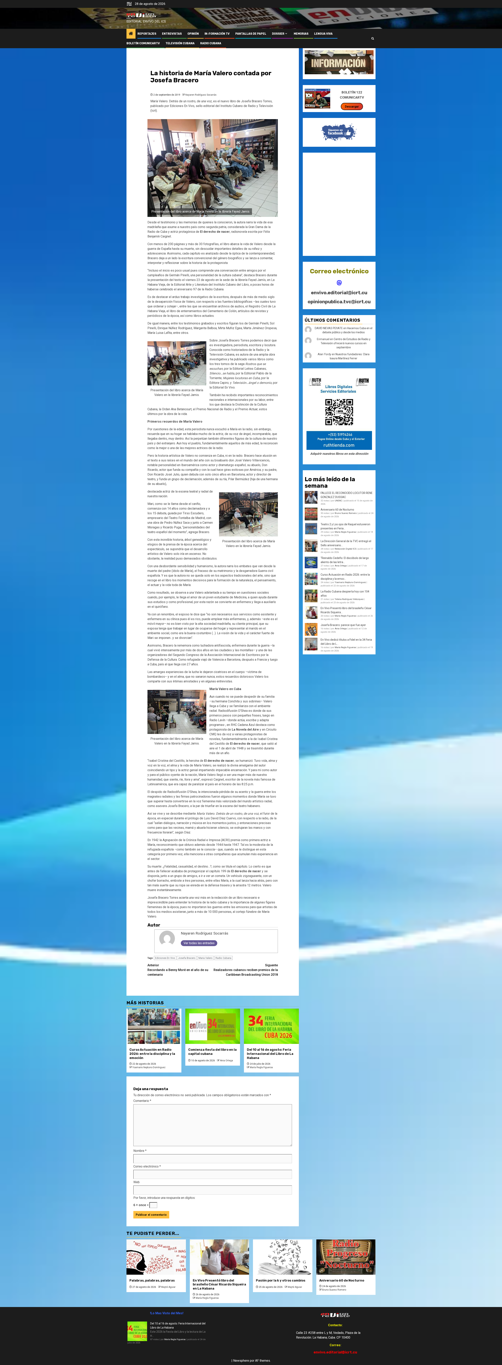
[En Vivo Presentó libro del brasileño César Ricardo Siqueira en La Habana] (311, 612)
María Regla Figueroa (261, 1067)
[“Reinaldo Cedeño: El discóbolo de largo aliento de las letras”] (311, 562)
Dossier (278, 33)
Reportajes (146, 33)
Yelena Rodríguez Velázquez (349, 599)
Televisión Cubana (180, 43)
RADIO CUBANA (210, 43)
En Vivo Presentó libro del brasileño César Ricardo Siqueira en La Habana (219, 1285)
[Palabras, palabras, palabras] (156, 1257)
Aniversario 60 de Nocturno (337, 509)
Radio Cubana (223, 957)
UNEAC (338, 500)
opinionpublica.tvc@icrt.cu (339, 301)
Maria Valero (205, 957)
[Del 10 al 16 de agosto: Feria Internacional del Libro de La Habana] (271, 1026)
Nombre (139, 1151)
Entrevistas (172, 33)
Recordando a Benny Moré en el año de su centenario (177, 969)
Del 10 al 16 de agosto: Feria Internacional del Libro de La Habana (270, 1054)
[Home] (131, 34)
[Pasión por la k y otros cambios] (282, 1257)
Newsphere (241, 1360)
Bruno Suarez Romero (345, 513)
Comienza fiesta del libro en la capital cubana (212, 1052)
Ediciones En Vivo (165, 957)
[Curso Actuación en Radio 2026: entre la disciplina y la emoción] (153, 1026)
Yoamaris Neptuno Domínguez (149, 1067)
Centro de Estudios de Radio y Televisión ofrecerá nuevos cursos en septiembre (345, 343)
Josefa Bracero (187, 957)
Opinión (193, 33)
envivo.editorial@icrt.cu (339, 292)
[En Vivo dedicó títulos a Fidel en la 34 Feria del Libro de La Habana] (311, 644)
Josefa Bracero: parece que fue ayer (343, 625)
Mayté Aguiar (168, 1287)
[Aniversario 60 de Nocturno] (346, 1257)
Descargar (352, 106)
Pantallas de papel (250, 33)
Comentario (142, 1101)
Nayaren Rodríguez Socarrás (200, 94)
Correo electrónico (147, 1166)
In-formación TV (217, 33)
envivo (128, 18)
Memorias (301, 33)
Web (136, 1182)
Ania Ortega (226, 1060)
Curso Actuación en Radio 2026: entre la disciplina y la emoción (152, 1054)
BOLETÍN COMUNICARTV (143, 43)
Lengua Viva (323, 33)
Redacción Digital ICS (345, 549)
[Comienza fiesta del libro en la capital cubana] (212, 1026)
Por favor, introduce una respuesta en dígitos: (164, 1198)
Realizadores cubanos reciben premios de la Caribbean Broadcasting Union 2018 (246, 969)
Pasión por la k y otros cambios (280, 1280)
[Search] (372, 38)
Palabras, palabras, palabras (152, 1280)
